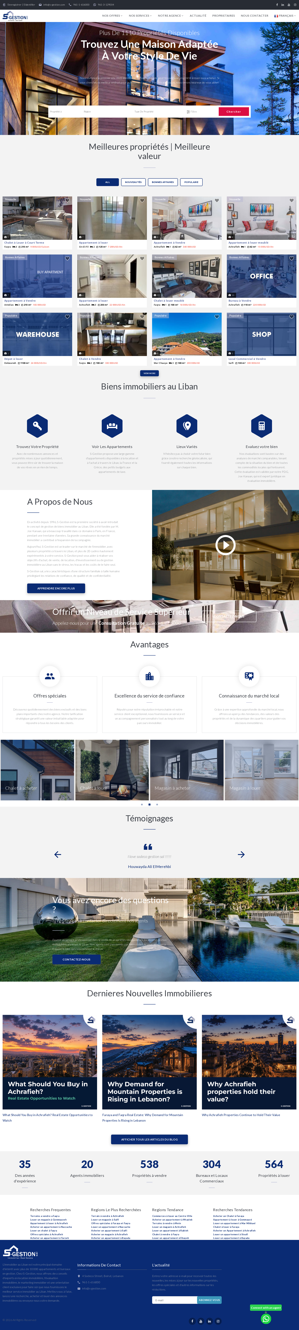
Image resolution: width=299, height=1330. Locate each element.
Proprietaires (223, 15)
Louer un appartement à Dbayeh (170, 1238)
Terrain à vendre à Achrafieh (107, 1216)
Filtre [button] (193, 111)
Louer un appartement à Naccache (110, 1227)
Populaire (191, 182)
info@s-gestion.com (54, 4)
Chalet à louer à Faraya (226, 1227)
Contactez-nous (229, 616)
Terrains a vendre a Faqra (44, 1216)
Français (285, 15)
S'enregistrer (14, 4)
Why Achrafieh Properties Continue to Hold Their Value (241, 1115)
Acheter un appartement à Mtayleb (172, 1219)
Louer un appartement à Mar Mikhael (234, 1223)
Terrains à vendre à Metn (166, 1223)
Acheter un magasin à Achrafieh (109, 1234)
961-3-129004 (106, 4)
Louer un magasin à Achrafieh (169, 1227)
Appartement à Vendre (169, 242)
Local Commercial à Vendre (247, 359)
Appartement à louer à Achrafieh (49, 1223)
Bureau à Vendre (240, 300)
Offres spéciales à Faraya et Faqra (110, 1223)
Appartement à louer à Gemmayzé (232, 1219)
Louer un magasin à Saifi (105, 1219)
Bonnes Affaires (163, 182)
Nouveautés (133, 182)
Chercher (233, 111)
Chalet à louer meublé (169, 300)
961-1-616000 (81, 4)
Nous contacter (254, 15)
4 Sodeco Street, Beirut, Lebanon (102, 1276)
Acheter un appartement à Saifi (109, 1230)
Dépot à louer (13, 359)
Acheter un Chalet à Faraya (228, 1216)
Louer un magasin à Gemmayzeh (48, 1219)
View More (149, 373)
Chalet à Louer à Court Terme (24, 242)
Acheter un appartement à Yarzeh (49, 1238)
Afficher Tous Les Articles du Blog (149, 1139)
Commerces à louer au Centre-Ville (172, 1216)
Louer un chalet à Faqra (43, 1230)
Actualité (198, 15)
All (107, 182)
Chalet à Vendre (90, 359)
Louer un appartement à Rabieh (170, 1230)
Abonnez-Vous (209, 1299)
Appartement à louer (93, 242)
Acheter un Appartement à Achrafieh (234, 1230)
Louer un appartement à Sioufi (230, 1234)
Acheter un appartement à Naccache (51, 1227)
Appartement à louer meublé (248, 242)
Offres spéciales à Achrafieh (46, 1234)
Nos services (139, 15)
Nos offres (111, 15)
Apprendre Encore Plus (56, 588)
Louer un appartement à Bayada (231, 1238)
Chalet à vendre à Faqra (165, 1234)
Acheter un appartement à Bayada (110, 1238)
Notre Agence (169, 15)
